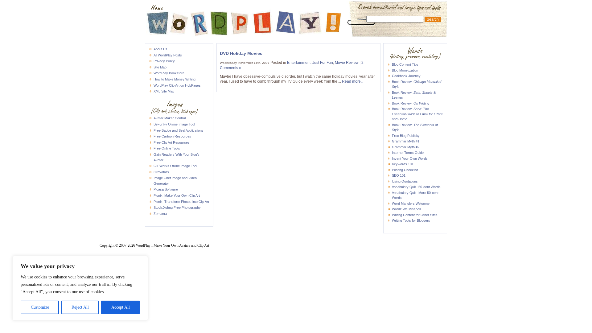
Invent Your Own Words (410, 158)
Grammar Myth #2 (405, 147)
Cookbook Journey (406, 76)
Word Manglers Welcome (411, 203)
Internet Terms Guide (408, 152)
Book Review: (410, 103)
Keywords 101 (402, 164)
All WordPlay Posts (168, 55)
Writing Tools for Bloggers (411, 220)
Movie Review (347, 62)
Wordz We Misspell (406, 209)
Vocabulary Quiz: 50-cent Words (416, 187)
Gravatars (161, 172)
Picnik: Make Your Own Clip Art (177, 195)
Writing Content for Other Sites (415, 215)
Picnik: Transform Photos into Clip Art (181, 202)
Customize (40, 307)
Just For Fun (322, 62)
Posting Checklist (405, 170)
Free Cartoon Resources (172, 136)
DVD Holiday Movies (241, 53)
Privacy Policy (164, 61)
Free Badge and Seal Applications (179, 130)
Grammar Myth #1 (405, 141)
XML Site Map (164, 91)
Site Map (160, 67)
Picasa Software (166, 189)
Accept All (120, 307)
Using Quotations (405, 181)
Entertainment (298, 62)
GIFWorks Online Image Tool (175, 166)
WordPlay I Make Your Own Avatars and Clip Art (296, 8)
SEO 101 (398, 175)
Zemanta (160, 214)
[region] (80, 288)
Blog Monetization (405, 70)
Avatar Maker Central (170, 118)
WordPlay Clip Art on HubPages (177, 85)
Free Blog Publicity (406, 136)
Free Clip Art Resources (172, 142)
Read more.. (352, 81)
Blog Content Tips (405, 64)
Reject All (80, 307)
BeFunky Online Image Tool (174, 124)
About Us (160, 49)
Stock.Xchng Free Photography (177, 207)
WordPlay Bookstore (169, 73)
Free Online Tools (167, 148)
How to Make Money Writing (174, 79)
